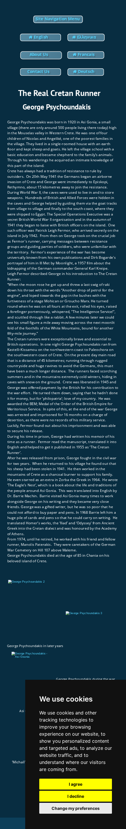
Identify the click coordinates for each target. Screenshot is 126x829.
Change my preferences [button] (76, 808)
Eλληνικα (87, 36)
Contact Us (38, 71)
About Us (39, 54)
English (40, 36)
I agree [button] (75, 784)
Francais (86, 54)
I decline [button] (75, 796)
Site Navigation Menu (57, 18)
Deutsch (86, 71)
